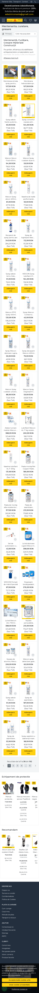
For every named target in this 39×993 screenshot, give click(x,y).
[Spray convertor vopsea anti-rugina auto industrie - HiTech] (28, 111)
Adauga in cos (11, 97)
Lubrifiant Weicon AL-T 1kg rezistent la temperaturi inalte (28, 429)
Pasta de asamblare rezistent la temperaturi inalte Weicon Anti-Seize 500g (28, 506)
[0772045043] (36, 2)
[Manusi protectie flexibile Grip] (8, 788)
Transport (17, 2)
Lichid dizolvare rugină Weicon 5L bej (28, 545)
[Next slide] (35, 802)
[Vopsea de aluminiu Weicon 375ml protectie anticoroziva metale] (11, 650)
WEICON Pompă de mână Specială (11, 583)
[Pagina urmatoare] (35, 765)
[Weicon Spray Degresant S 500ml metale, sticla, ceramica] (28, 380)
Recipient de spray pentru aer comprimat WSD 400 (10, 236)
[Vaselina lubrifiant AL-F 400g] (11, 457)
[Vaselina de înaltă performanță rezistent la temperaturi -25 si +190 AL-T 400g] (28, 188)
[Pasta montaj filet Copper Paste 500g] (28, 457)
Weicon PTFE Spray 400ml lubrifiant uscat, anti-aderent (11, 313)
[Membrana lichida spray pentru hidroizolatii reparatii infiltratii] (11, 72)
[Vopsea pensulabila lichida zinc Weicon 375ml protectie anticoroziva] (28, 612)
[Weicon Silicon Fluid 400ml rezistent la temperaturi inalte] (11, 149)
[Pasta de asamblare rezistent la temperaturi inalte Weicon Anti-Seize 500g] (28, 496)
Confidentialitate (8, 896)
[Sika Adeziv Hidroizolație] (14, 20)
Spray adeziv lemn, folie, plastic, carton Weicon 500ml (10, 275)
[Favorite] (30, 20)
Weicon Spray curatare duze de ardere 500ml (28, 159)
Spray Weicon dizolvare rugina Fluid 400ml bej (10, 352)
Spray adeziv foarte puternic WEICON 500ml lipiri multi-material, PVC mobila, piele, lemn (10, 121)
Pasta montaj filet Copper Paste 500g (28, 467)
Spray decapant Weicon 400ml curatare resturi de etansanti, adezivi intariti (28, 352)
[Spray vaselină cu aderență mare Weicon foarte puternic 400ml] (28, 727)
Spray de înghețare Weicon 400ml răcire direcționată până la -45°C (28, 236)
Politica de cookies (24, 971)
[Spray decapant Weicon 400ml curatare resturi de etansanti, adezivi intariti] (28, 342)
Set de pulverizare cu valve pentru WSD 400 (10, 545)
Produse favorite (8, 957)
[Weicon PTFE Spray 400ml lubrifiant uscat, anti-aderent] (11, 303)
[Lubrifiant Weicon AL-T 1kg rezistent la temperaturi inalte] (28, 419)
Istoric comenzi (7, 954)
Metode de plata (8, 915)
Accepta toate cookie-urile (19, 980)
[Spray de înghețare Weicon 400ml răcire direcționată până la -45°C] (28, 226)
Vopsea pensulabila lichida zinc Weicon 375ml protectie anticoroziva (28, 622)
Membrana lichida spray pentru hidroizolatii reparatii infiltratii (11, 82)
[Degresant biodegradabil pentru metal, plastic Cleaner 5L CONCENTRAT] (28, 573)
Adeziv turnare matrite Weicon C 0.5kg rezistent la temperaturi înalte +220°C (11, 429)
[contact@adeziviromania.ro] (32, 2)
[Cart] (35, 20)
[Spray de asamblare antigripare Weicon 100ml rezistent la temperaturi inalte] (11, 727)
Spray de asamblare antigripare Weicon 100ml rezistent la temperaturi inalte (10, 737)
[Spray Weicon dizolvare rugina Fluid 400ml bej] (11, 342)
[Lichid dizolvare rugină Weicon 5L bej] (28, 535)
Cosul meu (6, 912)
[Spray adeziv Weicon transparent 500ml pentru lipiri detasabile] (11, 689)
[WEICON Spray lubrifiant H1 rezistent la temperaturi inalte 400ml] (28, 265)
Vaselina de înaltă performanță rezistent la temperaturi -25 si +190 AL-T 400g (28, 198)
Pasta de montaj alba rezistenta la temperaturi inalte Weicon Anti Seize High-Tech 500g (10, 506)
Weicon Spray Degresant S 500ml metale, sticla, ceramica (28, 390)
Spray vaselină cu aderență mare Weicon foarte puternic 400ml (28, 737)
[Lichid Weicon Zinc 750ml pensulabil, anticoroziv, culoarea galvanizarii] (11, 612)
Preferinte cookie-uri (19, 989)
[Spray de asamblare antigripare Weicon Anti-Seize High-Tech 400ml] (28, 689)
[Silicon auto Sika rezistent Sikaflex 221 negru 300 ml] (8, 841)
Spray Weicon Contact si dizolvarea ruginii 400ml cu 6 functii (28, 313)
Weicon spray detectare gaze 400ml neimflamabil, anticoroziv (28, 660)
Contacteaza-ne (8, 927)
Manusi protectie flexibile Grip (8, 798)
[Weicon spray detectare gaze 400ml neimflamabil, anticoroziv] (28, 650)
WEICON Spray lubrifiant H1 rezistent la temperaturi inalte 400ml (28, 275)
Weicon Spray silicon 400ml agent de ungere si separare (10, 198)
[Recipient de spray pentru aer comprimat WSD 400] (11, 226)
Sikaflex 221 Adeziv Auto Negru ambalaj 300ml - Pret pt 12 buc (23, 851)
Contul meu (6, 945)
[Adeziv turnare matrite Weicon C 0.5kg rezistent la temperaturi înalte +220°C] (11, 419)
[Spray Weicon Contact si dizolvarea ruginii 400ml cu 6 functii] (28, 303)
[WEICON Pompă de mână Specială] (11, 573)
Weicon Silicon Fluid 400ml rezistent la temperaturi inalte (10, 159)
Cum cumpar (6, 909)
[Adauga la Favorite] (15, 77)
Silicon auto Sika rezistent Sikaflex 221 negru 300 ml (8, 851)
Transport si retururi (9, 918)
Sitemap (5, 933)
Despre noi (6, 890)
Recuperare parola (8, 951)
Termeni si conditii (8, 893)
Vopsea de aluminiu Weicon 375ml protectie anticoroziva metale (10, 660)
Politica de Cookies (9, 899)
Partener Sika (7, 2)
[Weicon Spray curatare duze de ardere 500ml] (28, 149)
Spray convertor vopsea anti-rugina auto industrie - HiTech (28, 121)
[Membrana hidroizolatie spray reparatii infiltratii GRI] (28, 72)
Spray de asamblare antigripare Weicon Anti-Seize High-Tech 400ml (28, 699)
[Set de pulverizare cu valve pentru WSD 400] (11, 535)
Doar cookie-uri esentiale (19, 985)
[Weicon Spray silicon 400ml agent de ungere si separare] (11, 188)
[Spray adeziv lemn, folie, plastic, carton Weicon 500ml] (11, 265)
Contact (25, 2)
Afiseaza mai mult (11, 58)
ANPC (4, 936)
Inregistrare (6, 948)
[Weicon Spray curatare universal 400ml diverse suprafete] (11, 380)
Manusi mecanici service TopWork (23, 798)
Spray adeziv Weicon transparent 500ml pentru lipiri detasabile (11, 699)
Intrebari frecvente (8, 930)
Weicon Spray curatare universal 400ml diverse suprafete (11, 390)
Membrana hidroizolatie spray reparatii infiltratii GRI (28, 82)
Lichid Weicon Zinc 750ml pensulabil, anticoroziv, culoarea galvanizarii (10, 622)
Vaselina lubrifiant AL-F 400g (11, 467)
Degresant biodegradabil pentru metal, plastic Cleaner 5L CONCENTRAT (28, 583)
